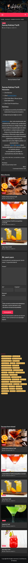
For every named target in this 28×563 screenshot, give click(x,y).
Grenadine (20, 363)
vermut (5, 388)
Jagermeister (6, 365)
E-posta (17, 287)
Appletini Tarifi (6, 524)
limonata (13, 374)
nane (23, 379)
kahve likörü (6, 367)
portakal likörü (17, 157)
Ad (3, 287)
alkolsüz (18, 145)
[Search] (25, 14)
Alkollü (4, 23)
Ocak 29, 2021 (9, 198)
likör (4, 372)
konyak (16, 367)
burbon (6, 157)
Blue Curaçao (6, 360)
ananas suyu (6, 356)
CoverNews (22, 558)
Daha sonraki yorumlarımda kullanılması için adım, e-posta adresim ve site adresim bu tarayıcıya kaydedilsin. (13, 305)
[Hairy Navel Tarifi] (14, 236)
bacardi (16, 356)
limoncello (6, 377)
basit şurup (6, 358)
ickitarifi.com (5, 121)
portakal (5, 381)
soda (23, 384)
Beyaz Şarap (17, 358)
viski (12, 388)
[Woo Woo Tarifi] (14, 539)
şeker (4, 393)
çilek (13, 391)
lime (11, 372)
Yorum (4, 266)
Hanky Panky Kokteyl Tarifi (9, 196)
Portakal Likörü (12, 95)
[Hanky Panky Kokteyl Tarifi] (14, 186)
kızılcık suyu (18, 370)
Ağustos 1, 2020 (11, 27)
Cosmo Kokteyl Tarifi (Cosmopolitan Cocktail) (14, 473)
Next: (19, 167)
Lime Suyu (20, 372)
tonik (19, 386)
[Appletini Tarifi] (14, 513)
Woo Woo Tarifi (6, 549)
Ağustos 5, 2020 (10, 526)
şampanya (21, 391)
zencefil (5, 391)
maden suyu (6, 379)
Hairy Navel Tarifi (7, 247)
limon (5, 374)
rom (16, 384)
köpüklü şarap (7, 370)
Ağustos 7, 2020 (10, 248)
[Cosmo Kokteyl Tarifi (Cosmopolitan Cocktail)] (14, 210)
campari (5, 363)
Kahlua (15, 365)
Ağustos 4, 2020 (10, 551)
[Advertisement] (14, 45)
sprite (4, 386)
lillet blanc (11, 157)
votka (19, 388)
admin (4, 27)
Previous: (9, 163)
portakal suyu (7, 384)
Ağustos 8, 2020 (10, 224)
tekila (11, 386)
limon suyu (16, 377)
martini (16, 379)
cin (13, 363)
